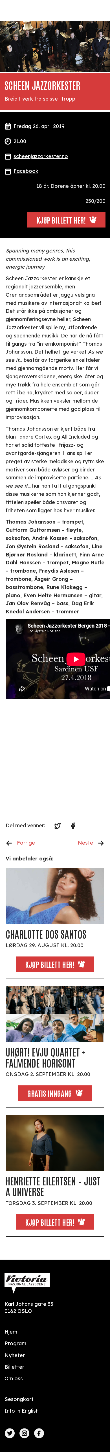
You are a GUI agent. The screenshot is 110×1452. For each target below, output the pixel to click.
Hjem (11, 1331)
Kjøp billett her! (49, 964)
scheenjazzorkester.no (41, 156)
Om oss (14, 1378)
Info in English (22, 1411)
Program (15, 1343)
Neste (85, 842)
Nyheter (15, 1355)
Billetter (14, 1367)
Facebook (26, 171)
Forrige (26, 842)
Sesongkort (19, 1399)
